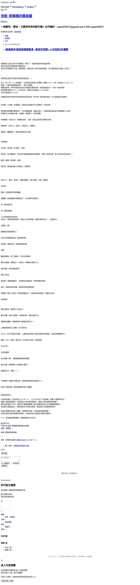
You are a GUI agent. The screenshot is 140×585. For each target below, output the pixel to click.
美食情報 (17, 32)
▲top (3, 449)
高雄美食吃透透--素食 (21, 446)
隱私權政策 (81, 556)
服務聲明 (89, 556)
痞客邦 (18, 440)
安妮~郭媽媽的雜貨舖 (16, 16)
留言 (23, 440)
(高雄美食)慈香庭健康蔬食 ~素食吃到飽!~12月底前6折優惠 (36, 49)
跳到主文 (4, 21)
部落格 (7, 38)
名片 (6, 41)
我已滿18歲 (5, 581)
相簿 (6, 36)
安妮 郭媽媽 (6, 428)
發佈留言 (4, 466)
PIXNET (54, 556)
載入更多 (4, 453)
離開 (11, 581)
